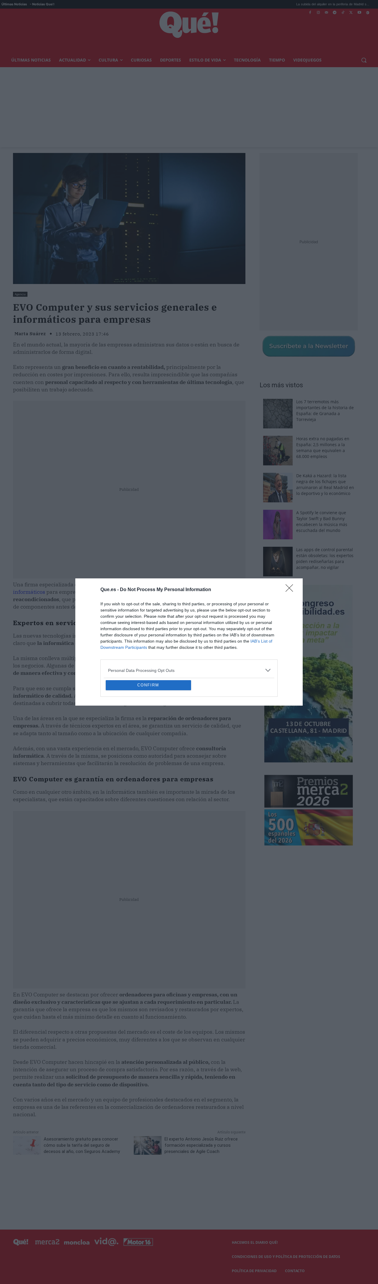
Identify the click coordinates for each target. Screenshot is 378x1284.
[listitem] (189, 627)
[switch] (262, 640)
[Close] (291, 547)
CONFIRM (148, 728)
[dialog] (189, 642)
